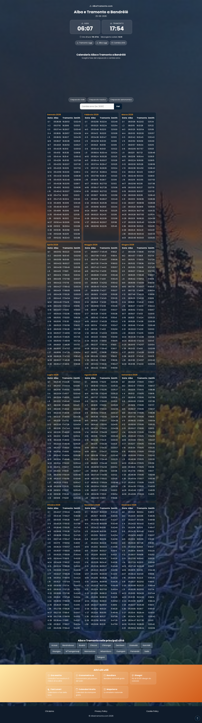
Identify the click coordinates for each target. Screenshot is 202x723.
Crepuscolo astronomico (121, 99)
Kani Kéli (146, 645)
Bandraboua (68, 645)
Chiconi (93, 645)
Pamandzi (134, 651)
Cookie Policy (152, 711)
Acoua (54, 645)
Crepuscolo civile (77, 99)
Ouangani (120, 651)
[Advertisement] (101, 78)
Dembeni (120, 645)
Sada (146, 651)
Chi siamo (49, 711)
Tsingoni (101, 657)
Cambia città (119, 43)
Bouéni (82, 645)
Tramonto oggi (85, 43)
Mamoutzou (89, 651)
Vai (118, 106)
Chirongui (106, 645)
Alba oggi (103, 43)
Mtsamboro (105, 651)
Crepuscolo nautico (97, 99)
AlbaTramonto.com (102, 6)
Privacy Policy (101, 711)
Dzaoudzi (133, 645)
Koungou (57, 651)
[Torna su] (197, 718)
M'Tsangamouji (72, 651)
